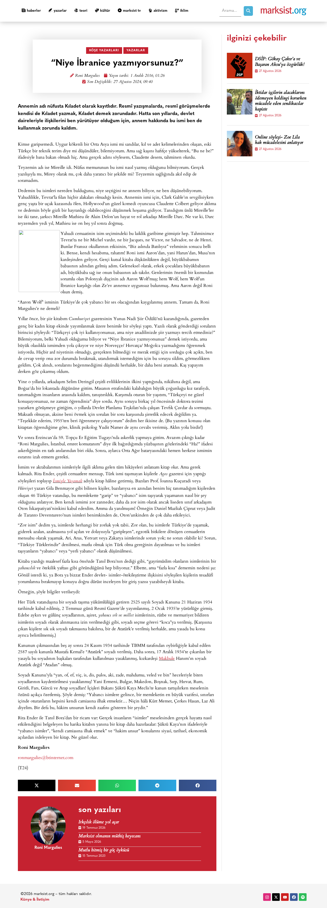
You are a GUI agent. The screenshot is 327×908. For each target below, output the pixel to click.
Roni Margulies (87, 75)
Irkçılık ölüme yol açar (98, 822)
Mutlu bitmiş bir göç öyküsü (103, 850)
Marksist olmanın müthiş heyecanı (109, 836)
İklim (184, 11)
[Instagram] (267, 897)
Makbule (167, 658)
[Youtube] (285, 897)
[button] (36, 785)
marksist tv (132, 11)
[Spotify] (303, 897)
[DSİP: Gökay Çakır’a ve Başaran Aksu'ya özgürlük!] (239, 65)
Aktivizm (160, 11)
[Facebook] (294, 897)
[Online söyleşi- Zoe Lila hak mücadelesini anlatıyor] (239, 143)
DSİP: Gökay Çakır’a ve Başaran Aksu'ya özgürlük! (280, 62)
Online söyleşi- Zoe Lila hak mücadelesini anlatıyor (279, 140)
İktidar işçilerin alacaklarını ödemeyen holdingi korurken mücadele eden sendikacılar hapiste (280, 101)
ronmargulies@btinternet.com (45, 757)
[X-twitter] (276, 897)
